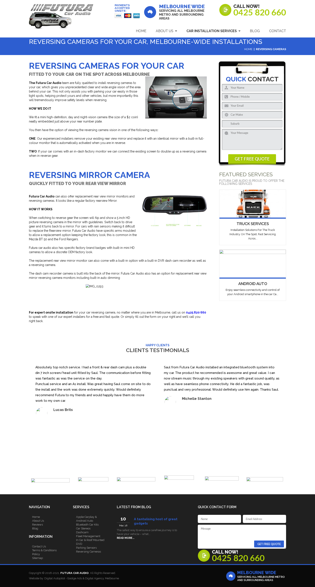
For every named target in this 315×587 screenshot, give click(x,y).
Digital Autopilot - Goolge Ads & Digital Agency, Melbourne (81, 578)
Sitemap (37, 558)
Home (141, 31)
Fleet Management (88, 536)
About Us (164, 31)
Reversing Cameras (88, 551)
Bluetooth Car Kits (87, 524)
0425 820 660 (259, 12)
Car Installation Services (211, 31)
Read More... (125, 537)
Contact (277, 31)
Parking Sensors (86, 547)
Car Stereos (83, 528)
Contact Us (39, 546)
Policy (36, 554)
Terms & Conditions (44, 550)
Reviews (37, 524)
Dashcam (82, 532)
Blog (255, 31)
